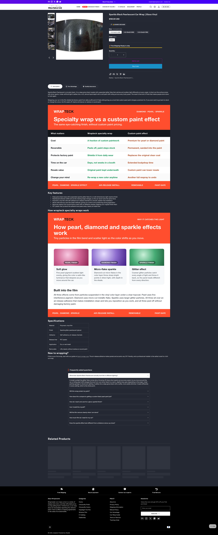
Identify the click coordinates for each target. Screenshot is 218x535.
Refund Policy (114, 510)
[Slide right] (53, 58)
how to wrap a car (83, 356)
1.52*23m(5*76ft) (142, 32)
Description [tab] (56, 86)
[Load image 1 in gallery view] (51, 16)
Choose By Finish (84, 504)
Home (111, 78)
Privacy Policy (114, 504)
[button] (151, 7)
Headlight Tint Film (85, 510)
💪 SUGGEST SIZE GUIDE (119, 24)
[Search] (151, 7)
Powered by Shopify (64, 533)
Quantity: (112, 51)
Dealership (82, 517)
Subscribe (154, 513)
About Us (113, 502)
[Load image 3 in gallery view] (51, 31)
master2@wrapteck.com (156, 2)
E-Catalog (82, 515)
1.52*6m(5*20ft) (115, 32)
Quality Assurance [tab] (90, 86)
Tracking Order (114, 520)
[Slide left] (49, 58)
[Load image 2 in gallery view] (51, 23)
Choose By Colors (84, 507)
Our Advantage (114, 512)
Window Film (83, 512)
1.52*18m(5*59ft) (129, 32)
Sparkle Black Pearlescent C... (124, 78)
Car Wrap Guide (115, 515)
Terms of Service (115, 517)
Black (112, 40)
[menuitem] (93, 502)
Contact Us (167, 2)
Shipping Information (116, 507)
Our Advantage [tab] (72, 86)
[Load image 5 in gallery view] (51, 46)
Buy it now (135, 66)
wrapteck (55, 533)
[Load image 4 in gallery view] (51, 38)
